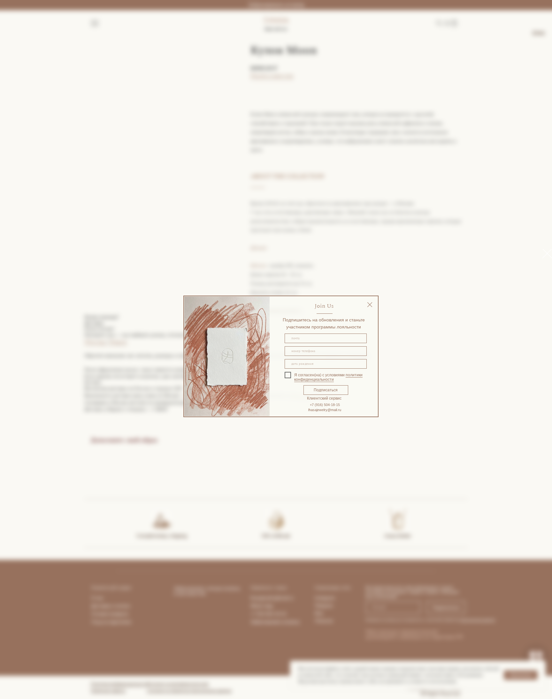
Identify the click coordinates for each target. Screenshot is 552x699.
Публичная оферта (108, 690)
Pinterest (324, 620)
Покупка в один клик (272, 75)
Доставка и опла (108, 605)
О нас (97, 597)
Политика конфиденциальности (120, 684)
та (128, 605)
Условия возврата (109, 613)
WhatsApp (95, 342)
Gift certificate (276, 535)
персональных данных (477, 619)
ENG (539, 33)
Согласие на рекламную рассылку (178, 684)
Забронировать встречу (276, 5)
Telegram (117, 342)
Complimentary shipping (161, 535)
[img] (369, 304)
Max (319, 613)
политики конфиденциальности (328, 377)
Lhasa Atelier (397, 535)
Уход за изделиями (111, 621)
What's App (261, 605)
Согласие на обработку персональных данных (189, 690)
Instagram (325, 597)
